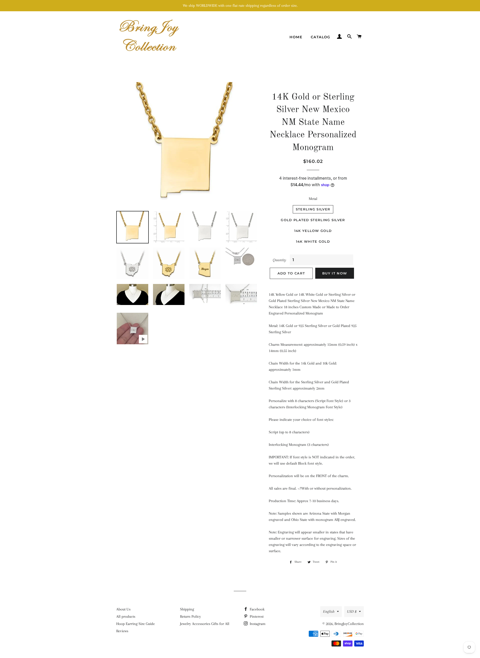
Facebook (256, 609)
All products (125, 616)
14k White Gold (313, 241)
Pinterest (256, 616)
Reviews (122, 631)
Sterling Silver (313, 209)
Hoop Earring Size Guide (135, 623)
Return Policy (190, 616)
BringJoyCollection (349, 623)
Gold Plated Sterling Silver (313, 220)
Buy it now (334, 273)
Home (296, 37)
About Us (123, 609)
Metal (313, 198)
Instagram (257, 623)
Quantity (279, 260)
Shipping (187, 609)
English (328, 611)
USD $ (351, 611)
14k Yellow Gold (313, 231)
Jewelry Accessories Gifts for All (204, 623)
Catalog (320, 37)
